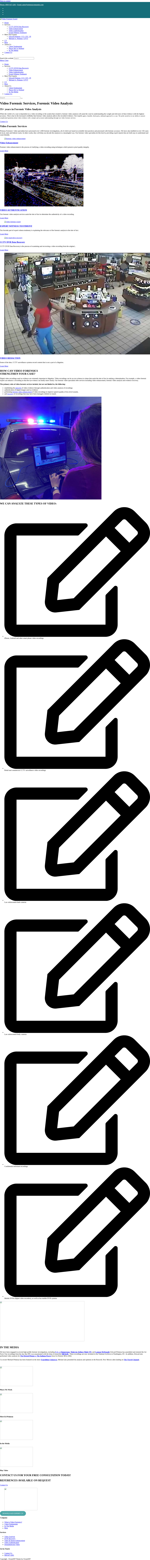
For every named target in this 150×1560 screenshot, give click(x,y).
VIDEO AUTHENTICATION (13, 210)
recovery (10, 394)
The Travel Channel (131, 1360)
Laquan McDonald (102, 1352)
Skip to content (5, 1)
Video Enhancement (16, 70)
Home (6, 64)
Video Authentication (16, 72)
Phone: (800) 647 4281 (8, 5)
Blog (6, 84)
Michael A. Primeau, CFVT (18, 80)
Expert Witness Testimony (18, 74)
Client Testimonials (15, 88)
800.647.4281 (9, 1555)
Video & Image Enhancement (14, 1541)
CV (5, 82)
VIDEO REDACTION (10, 358)
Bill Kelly (65, 1354)
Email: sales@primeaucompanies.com (30, 5)
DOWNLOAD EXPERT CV (13, 1513)
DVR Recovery (9, 1539)
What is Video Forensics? (13, 1522)
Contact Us (8, 94)
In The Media (13, 92)
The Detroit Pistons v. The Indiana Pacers (35, 1356)
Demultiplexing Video (12, 1544)
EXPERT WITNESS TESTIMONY (16, 226)
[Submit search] (22, 98)
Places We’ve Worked (16, 90)
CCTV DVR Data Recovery (19, 68)
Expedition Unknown (49, 1360)
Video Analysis (9, 1537)
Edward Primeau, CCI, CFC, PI (20, 78)
